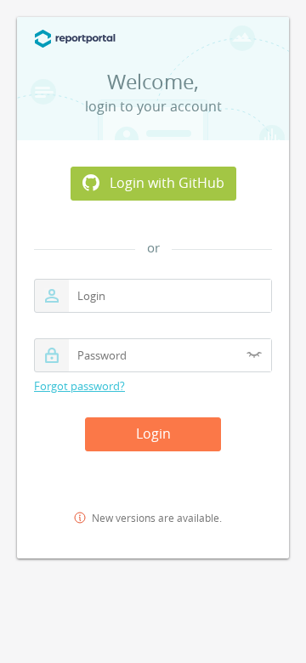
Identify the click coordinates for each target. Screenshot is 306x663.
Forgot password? (79, 386)
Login (153, 433)
